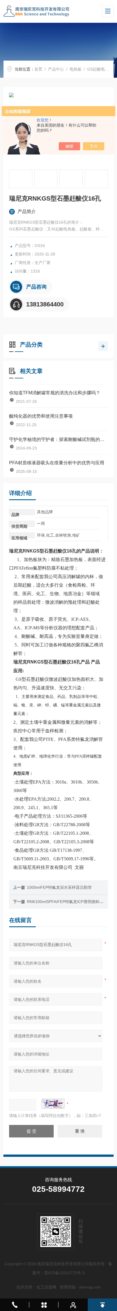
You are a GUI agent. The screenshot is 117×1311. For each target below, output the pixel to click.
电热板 (76, 69)
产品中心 (56, 69)
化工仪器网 (46, 1287)
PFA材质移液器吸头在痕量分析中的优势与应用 (56, 462)
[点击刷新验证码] (53, 1103)
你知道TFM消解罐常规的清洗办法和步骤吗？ (54, 392)
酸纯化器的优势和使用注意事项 (41, 416)
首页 (38, 69)
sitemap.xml (90, 1287)
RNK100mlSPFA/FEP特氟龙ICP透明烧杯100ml (68, 901)
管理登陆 (68, 1287)
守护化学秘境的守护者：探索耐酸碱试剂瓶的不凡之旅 (58, 439)
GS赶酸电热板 (100, 69)
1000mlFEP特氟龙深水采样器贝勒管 (59, 887)
